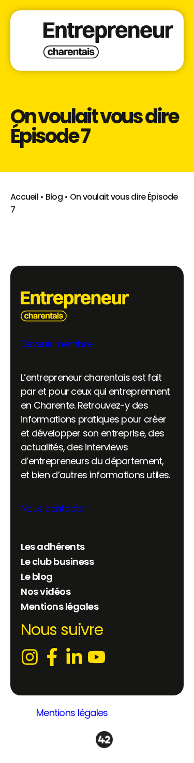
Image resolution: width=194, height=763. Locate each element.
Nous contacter (54, 508)
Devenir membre (56, 343)
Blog (54, 197)
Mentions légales (72, 712)
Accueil (24, 197)
